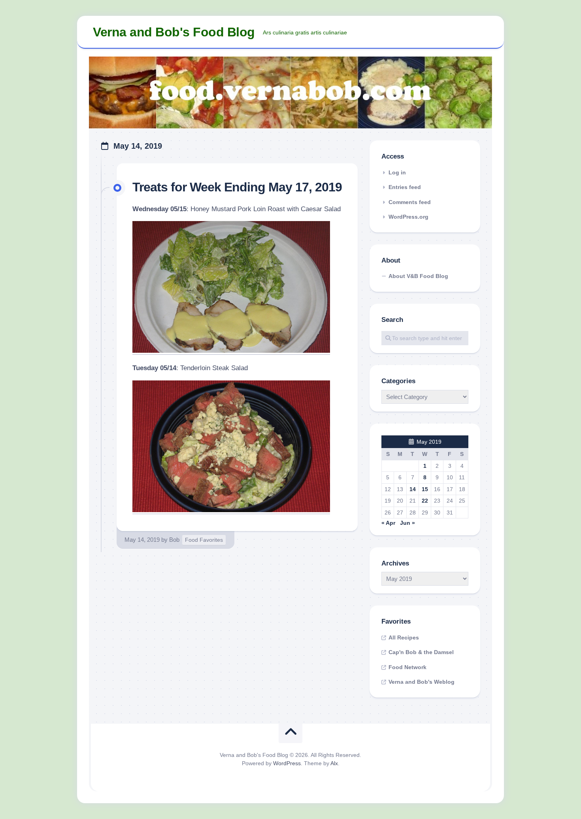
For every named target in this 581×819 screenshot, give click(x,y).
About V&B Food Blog (418, 276)
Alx (334, 763)
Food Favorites (204, 540)
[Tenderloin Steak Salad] (231, 510)
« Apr (388, 523)
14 (412, 489)
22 (425, 500)
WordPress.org (408, 217)
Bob (174, 539)
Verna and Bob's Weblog (422, 682)
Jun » (407, 523)
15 (425, 489)
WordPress (287, 763)
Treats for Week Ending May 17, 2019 (237, 187)
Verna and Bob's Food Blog (174, 32)
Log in (397, 172)
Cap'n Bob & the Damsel (421, 652)
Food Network (407, 667)
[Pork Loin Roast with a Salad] (231, 350)
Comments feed (410, 202)
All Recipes (404, 637)
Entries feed (405, 187)
